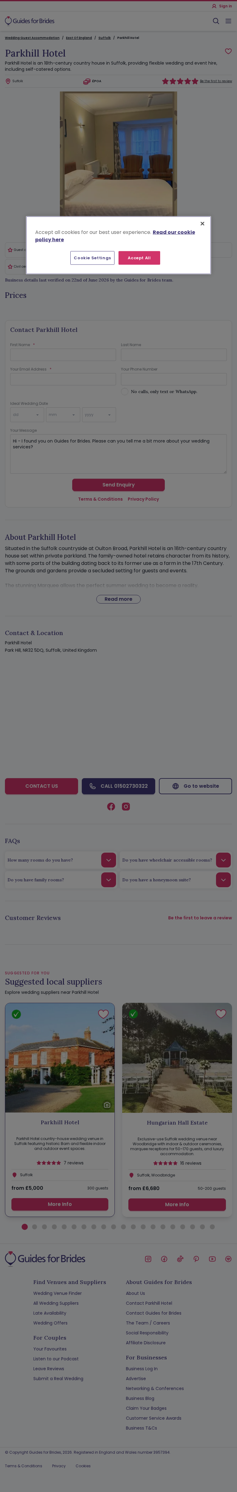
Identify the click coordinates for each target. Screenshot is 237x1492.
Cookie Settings (92, 258)
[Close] (202, 224)
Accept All (139, 258)
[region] (118, 245)
